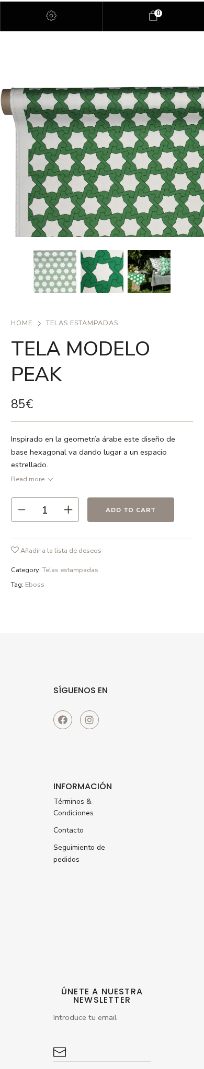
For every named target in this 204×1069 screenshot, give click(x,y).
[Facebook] (62, 719)
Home (21, 323)
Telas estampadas (82, 323)
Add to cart (131, 510)
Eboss (34, 584)
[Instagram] (89, 719)
